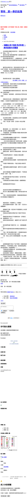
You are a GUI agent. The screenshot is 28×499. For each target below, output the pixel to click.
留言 (12, 292)
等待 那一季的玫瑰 (11, 11)
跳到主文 (3, 15)
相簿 (5, 35)
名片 (5, 38)
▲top (2, 300)
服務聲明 (16, 478)
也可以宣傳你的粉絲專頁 (14, 343)
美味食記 (12, 296)
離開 (9, 496)
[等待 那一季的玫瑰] (14, 342)
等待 (2, 283)
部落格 (5, 37)
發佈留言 (3, 312)
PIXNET (7, 476)
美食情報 (12, 32)
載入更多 (3, 303)
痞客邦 (9, 292)
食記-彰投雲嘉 (13, 298)
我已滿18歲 (3, 496)
